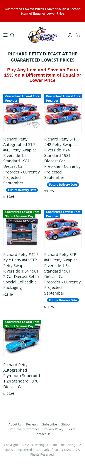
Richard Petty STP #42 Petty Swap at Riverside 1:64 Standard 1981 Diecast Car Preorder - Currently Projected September (62, 273)
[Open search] (12, 35)
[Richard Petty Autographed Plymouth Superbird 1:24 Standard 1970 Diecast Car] (22, 338)
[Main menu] (5, 35)
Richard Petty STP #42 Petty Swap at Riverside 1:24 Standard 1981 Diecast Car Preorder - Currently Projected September (62, 158)
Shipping (67, 424)
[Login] (70, 35)
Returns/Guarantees (24, 429)
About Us (15, 424)
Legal (71, 429)
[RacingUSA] (42, 34)
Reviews (32, 424)
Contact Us (42, 434)
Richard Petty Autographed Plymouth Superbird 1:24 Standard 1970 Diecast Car (21, 375)
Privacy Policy (53, 429)
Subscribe (49, 424)
